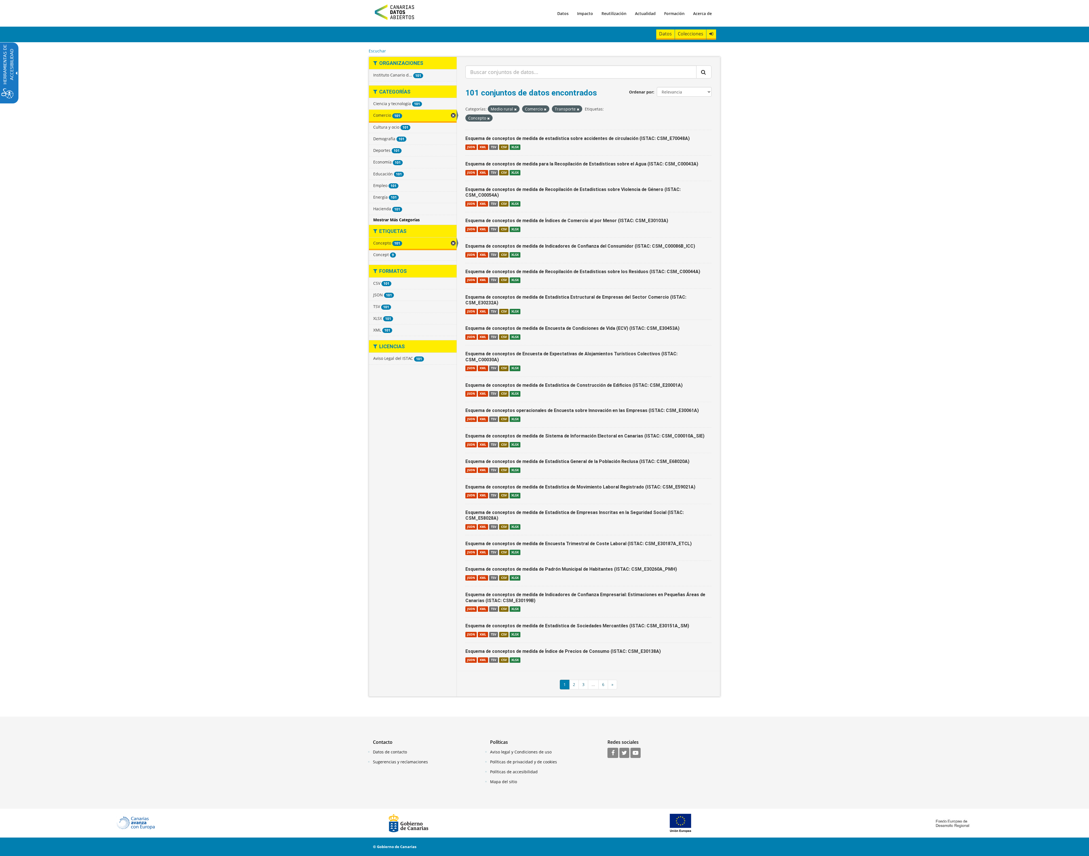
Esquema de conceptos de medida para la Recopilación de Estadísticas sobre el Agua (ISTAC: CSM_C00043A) (581, 164)
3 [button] (583, 684)
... (593, 684)
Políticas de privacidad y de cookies (523, 761)
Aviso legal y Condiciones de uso (521, 752)
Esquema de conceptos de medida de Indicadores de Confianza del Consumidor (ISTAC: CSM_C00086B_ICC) (580, 246)
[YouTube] (635, 753)
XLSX (515, 147)
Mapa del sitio (503, 781)
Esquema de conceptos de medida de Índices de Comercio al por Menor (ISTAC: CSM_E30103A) (566, 220)
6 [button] (603, 684)
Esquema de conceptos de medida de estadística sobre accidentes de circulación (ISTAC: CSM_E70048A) (577, 138)
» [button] (612, 684)
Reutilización (614, 13)
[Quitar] (515, 109)
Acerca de (702, 13)
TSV (493, 147)
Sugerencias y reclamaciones (400, 761)
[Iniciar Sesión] (711, 33)
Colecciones (690, 34)
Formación (674, 13)
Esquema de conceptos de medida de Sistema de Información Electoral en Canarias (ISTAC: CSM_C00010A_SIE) (584, 436)
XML (483, 147)
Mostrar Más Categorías (396, 219)
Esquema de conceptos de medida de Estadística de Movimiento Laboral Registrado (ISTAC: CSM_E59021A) (580, 487)
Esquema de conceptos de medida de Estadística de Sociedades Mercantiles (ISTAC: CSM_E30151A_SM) (577, 625)
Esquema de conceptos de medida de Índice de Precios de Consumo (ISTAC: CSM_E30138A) (563, 651)
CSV (504, 147)
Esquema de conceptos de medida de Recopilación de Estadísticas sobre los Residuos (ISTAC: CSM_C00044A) (582, 271)
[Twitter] (624, 753)
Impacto (585, 13)
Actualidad (645, 13)
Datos (563, 13)
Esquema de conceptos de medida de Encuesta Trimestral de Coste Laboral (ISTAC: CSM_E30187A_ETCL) (578, 543)
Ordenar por (641, 92)
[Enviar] (704, 71)
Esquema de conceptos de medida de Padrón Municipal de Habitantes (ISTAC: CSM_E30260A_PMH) (571, 569)
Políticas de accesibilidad (514, 771)
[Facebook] (612, 753)
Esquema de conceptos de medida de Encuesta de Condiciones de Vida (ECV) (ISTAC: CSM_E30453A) (572, 328)
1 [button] (565, 684)
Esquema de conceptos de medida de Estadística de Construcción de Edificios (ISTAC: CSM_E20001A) (574, 385)
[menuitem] (563, 13)
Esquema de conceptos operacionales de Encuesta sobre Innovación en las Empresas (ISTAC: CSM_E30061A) (582, 410)
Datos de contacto (390, 752)
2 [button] (574, 684)
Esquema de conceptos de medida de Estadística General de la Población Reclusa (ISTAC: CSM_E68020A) (577, 461)
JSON (471, 147)
